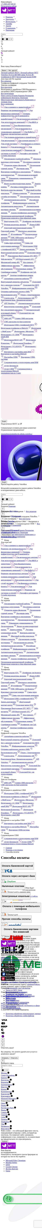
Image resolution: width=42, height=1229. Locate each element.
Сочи (3, 1117)
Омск (3, 1103)
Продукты (10, 19)
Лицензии (24, 98)
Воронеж (5, 1082)
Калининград (6, 1092)
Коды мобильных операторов (17, 1002)
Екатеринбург (6, 1085)
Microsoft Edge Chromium (15, 1160)
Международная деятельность (13, 100)
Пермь (4, 1105)
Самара (4, 1112)
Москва (4, 1073)
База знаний (10, 1000)
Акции (8, 26)
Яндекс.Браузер (12, 1169)
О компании (11, 28)
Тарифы (9, 24)
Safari (8, 1165)
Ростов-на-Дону (7, 1108)
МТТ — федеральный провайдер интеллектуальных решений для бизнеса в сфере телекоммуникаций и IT (20, 1005)
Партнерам (10, 30)
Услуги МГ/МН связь (16, 75)
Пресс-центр (6, 96)
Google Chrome (12, 1167)
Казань (4, 1089)
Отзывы (14, 96)
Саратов (4, 1115)
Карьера (21, 96)
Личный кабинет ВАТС (10, 73)
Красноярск (6, 1096)
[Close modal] (3, 1039)
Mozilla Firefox (11, 1163)
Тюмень (4, 1119)
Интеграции (11, 22)
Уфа (3, 1124)
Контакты (16, 98)
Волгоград (5, 1080)
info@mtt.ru (5, 958)
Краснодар (5, 1094)
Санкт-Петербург (8, 1075)
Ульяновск (5, 1122)
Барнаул (4, 1078)
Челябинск (5, 1126)
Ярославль (5, 1129)
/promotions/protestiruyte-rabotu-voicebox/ (16, 434)
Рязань (4, 1110)
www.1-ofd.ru (32, 896)
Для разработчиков (27, 996)
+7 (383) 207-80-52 (8, 4)
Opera (8, 1171)
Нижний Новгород (9, 1099)
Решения (9, 17)
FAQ (7, 998)
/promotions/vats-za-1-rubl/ (11, 373)
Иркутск (4, 1087)
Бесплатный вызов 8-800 (26, 77)
